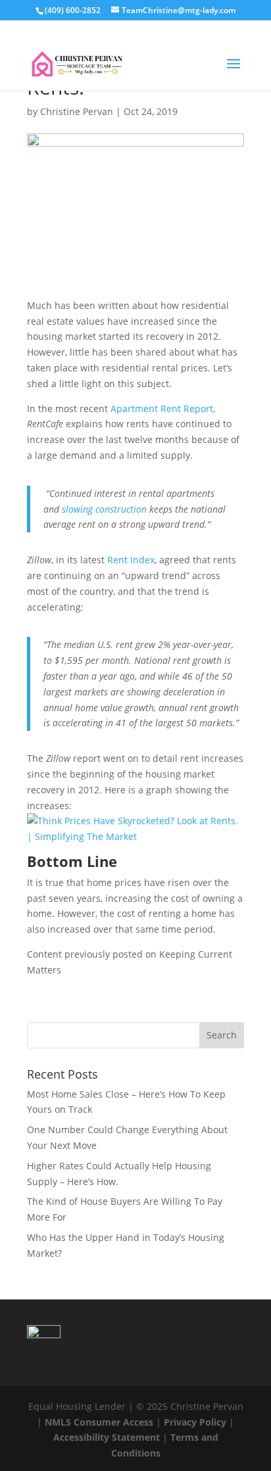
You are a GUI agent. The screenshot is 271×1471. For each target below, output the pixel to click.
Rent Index (131, 559)
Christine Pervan (76, 111)
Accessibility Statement (106, 1437)
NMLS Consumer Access (99, 1422)
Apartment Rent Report (162, 408)
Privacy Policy (195, 1422)
